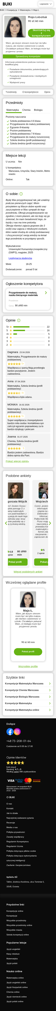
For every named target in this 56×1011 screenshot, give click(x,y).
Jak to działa (12, 813)
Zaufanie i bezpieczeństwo (18, 865)
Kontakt (9, 808)
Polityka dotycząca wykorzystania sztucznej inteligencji (21, 858)
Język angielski (13, 949)
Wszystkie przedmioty (16, 920)
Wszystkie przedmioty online (19, 925)
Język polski (11, 963)
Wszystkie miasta (14, 930)
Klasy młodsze (13, 954)
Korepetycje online (14, 911)
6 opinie (9, 555)
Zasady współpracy (15, 837)
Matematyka (12, 958)
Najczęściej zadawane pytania (20, 818)
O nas (9, 804)
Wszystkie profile (28, 666)
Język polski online (14, 1001)
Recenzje (10, 822)
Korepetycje (11, 916)
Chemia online (13, 992)
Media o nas (12, 827)
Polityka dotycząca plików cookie (21, 851)
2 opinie (41, 553)
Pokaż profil (15, 562)
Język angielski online (16, 982)
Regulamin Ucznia (14, 846)
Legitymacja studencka (20, 258)
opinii (16, 771)
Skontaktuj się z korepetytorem (41, 33)
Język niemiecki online (16, 997)
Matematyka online (15, 978)
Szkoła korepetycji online (17, 934)
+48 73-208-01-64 (18, 741)
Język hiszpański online (17, 987)
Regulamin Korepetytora (17, 841)
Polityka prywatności (15, 832)
